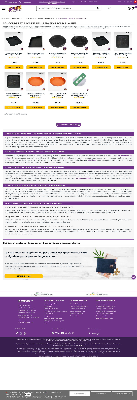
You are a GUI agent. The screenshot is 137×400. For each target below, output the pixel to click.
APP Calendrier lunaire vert (53, 318)
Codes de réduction (51, 309)
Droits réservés (101, 316)
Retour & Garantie (76, 304)
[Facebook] (17, 333)
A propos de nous (24, 305)
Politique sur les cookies (104, 309)
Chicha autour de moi (25, 322)
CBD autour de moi (25, 315)
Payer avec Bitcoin (76, 313)
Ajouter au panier (14, 67)
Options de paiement (77, 311)
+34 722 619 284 (26, 2)
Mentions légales (102, 304)
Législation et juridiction (104, 313)
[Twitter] (21, 333)
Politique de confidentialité (105, 306)
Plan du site (74, 316)
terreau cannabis (83, 178)
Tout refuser (101, 394)
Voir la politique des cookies (54, 397)
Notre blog (48, 306)
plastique (92, 160)
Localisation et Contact (26, 308)
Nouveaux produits (50, 304)
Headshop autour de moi (27, 313)
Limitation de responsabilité (106, 311)
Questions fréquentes (77, 309)
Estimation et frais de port (79, 306)
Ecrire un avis (23, 276)
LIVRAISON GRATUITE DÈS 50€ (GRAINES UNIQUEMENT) (52, 2)
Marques (47, 316)
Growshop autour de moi (27, 310)
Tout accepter (80, 394)
